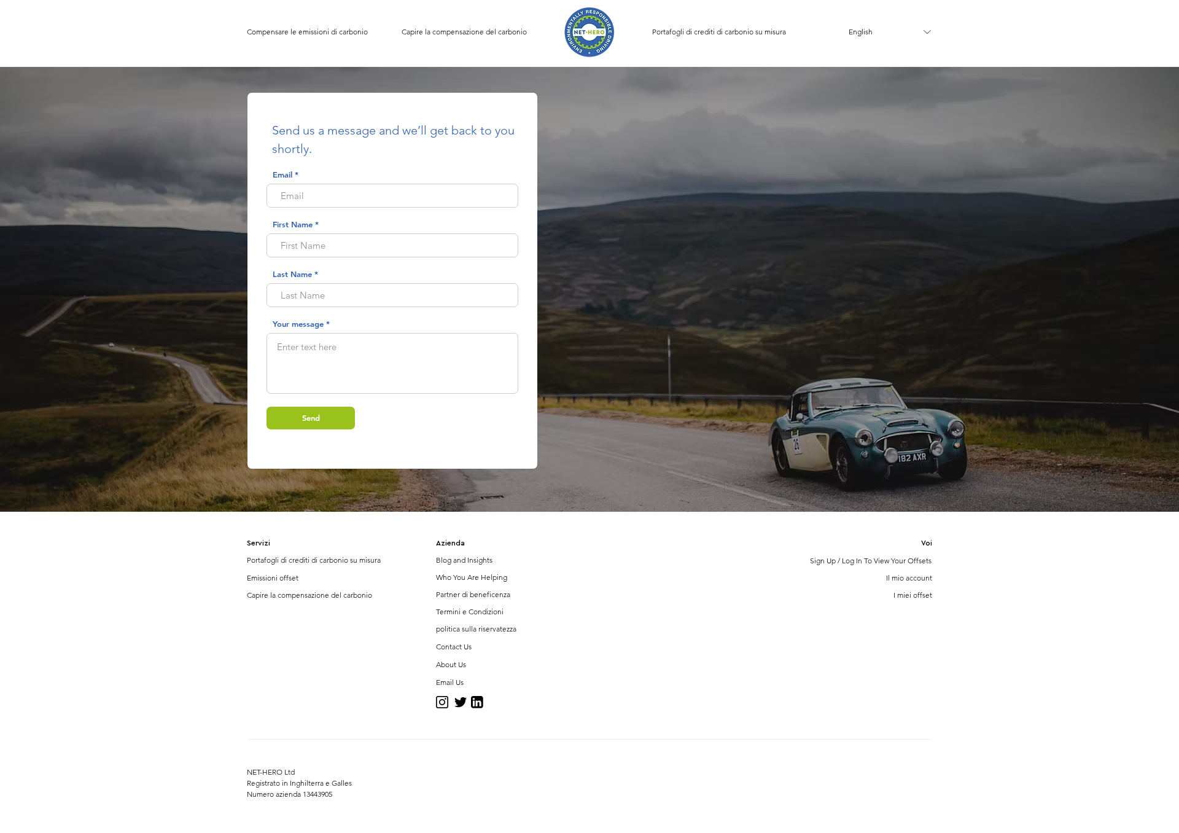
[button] (265, 543)
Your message (298, 324)
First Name (293, 225)
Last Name (292, 274)
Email (282, 175)
